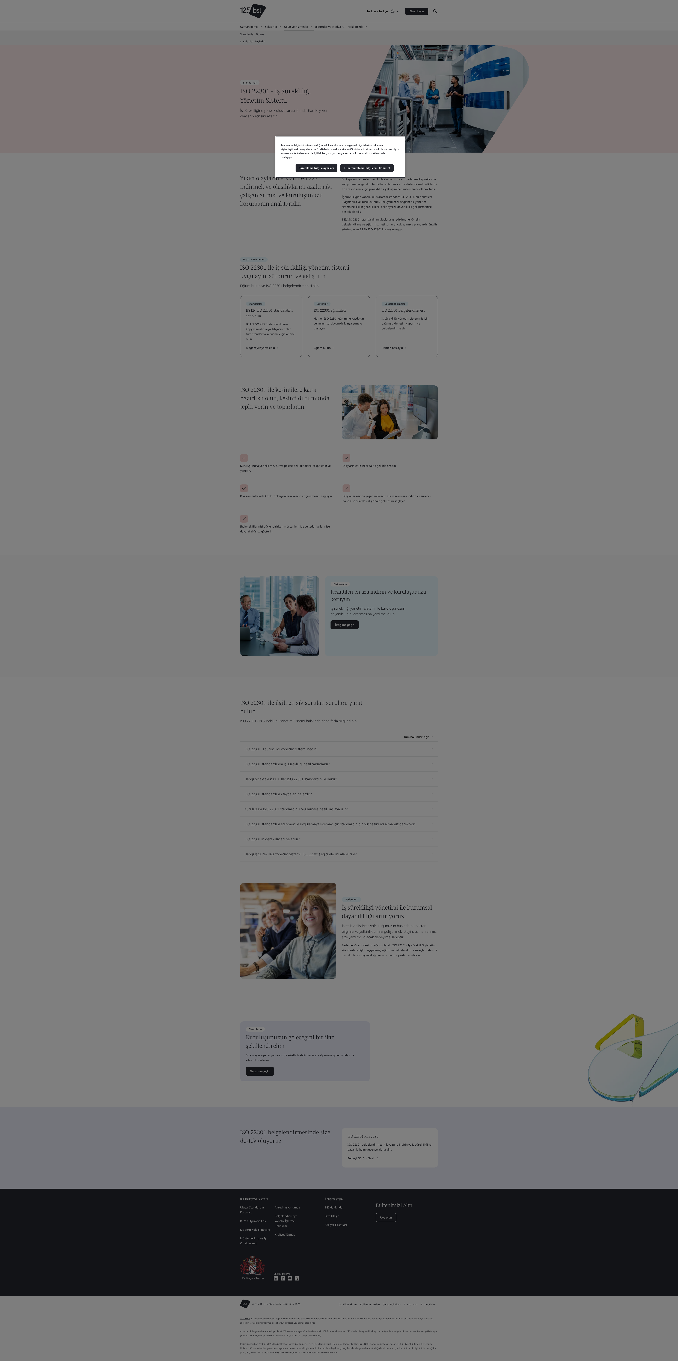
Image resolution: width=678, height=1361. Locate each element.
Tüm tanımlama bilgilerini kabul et (367, 167)
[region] (340, 157)
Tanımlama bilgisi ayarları (316, 167)
